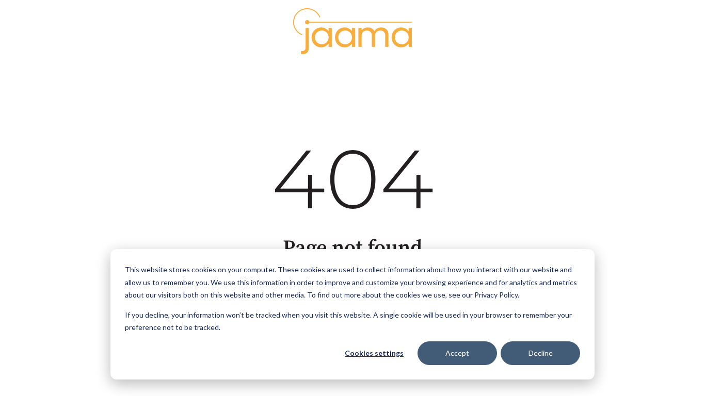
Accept (457, 353)
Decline (540, 353)
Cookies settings (374, 353)
